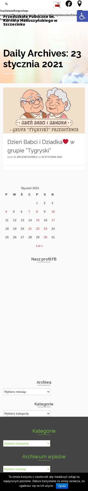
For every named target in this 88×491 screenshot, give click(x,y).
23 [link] (45, 228)
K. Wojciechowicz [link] (26, 157)
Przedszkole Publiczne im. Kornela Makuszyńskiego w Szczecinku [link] (30, 20)
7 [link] (29, 211)
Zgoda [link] (62, 486)
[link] (82, 16)
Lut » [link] (39, 245)
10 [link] (53, 211)
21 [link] (30, 228)
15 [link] (38, 220)
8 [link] (37, 211)
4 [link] (6, 211)
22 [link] (38, 228)
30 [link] (45, 237)
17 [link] (53, 220)
